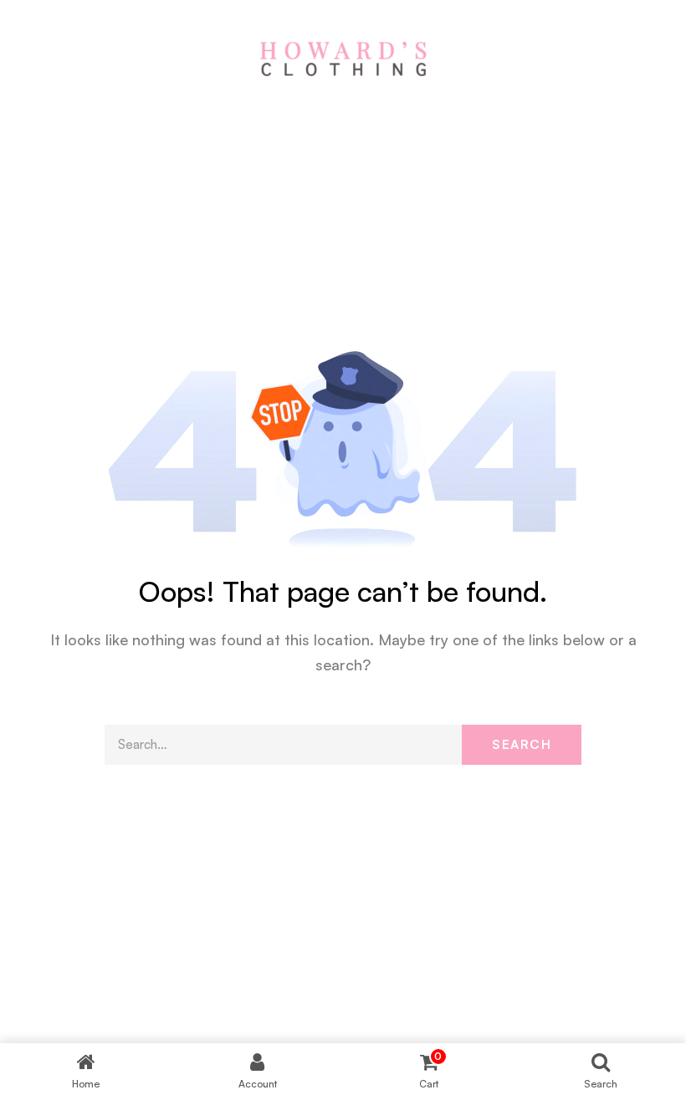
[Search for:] (343, 744)
